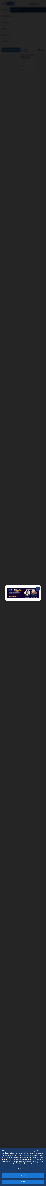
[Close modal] (38, 589)
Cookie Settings (23, 1169)
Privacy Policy (28, 1164)
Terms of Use (17, 1164)
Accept (23, 1182)
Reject (23, 1175)
